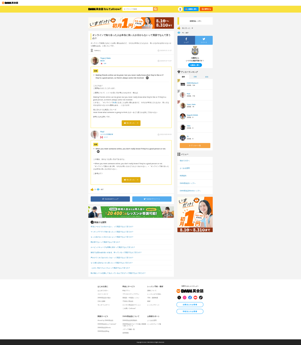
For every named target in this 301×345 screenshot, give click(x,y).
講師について (151, 290)
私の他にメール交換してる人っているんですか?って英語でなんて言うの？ (118, 273)
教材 (148, 301)
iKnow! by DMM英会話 (105, 320)
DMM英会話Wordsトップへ (190, 191)
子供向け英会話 (128, 301)
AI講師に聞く (192, 9)
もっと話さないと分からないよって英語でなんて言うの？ (112, 237)
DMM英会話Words (104, 327)
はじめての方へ (103, 290)
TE (187, 136)
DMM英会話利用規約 (130, 320)
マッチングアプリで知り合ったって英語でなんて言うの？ (112, 232)
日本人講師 (101, 301)
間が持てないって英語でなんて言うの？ (105, 242)
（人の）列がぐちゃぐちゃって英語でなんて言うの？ (110, 268)
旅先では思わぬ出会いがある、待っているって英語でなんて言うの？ (116, 252)
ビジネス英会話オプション (132, 305)
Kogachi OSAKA (192, 115)
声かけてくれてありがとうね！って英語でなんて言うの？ (112, 257)
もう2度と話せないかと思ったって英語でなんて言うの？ (112, 263)
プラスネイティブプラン (131, 294)
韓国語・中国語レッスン (131, 298)
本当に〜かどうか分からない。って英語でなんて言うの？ (112, 226)
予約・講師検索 (152, 298)
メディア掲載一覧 (129, 329)
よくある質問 (185, 168)
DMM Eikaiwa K (192, 83)
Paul (188, 94)
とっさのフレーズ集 (154, 324)
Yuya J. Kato (191, 104)
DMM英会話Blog (103, 331)
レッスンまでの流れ (154, 294)
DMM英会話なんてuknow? (107, 324)
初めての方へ (185, 160)
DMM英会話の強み (104, 298)
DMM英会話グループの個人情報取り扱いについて (134, 325)
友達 (114, 102)
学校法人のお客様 (190, 311)
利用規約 (183, 175)
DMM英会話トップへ (188, 183)
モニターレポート (104, 305)
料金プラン (126, 290)
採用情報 (126, 333)
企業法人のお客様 (190, 304)
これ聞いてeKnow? (129, 308)
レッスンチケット (153, 305)
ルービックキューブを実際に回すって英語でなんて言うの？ (113, 247)
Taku (188, 126)
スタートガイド (103, 294)
